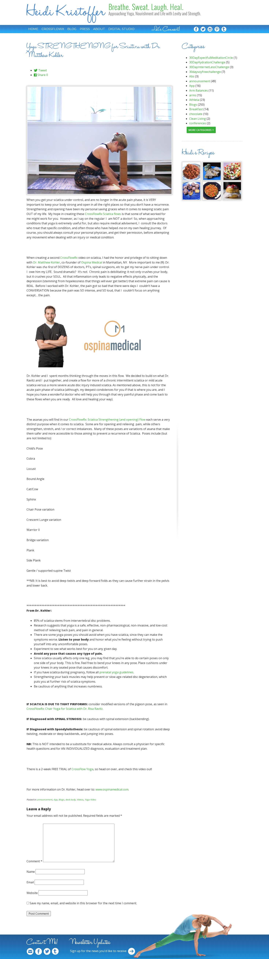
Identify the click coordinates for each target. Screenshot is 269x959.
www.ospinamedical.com (112, 789)
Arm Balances (198, 90)
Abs (191, 76)
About (99, 29)
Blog (71, 29)
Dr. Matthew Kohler (46, 262)
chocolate (195, 114)
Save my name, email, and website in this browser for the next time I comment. (83, 903)
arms (192, 95)
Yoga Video (90, 799)
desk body (70, 799)
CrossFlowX (53, 29)
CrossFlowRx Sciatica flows (103, 214)
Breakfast (196, 109)
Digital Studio (121, 29)
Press (85, 29)
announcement (44, 799)
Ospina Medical (91, 262)
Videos (80, 799)
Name (31, 872)
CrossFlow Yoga (82, 769)
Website (32, 893)
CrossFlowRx (69, 258)
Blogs (61, 799)
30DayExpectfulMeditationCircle (211, 58)
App (55, 799)
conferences (197, 123)
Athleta (194, 100)
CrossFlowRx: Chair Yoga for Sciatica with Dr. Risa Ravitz (65, 709)
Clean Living (197, 119)
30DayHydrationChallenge (207, 62)
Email (30, 882)
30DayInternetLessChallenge (209, 67)
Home (33, 29)
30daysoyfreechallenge (205, 72)
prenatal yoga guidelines (116, 672)
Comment (34, 861)
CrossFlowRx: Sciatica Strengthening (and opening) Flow (107, 420)
